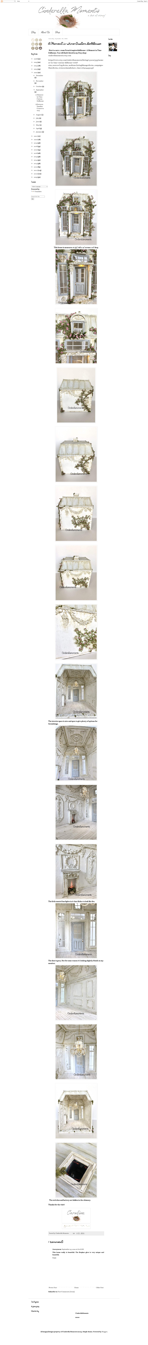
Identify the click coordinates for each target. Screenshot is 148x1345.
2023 (36, 69)
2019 (36, 143)
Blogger (104, 1332)
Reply (54, 1258)
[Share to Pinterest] (83, 1233)
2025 (36, 62)
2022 (36, 72)
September (40, 90)
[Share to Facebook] (82, 1233)
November (39, 81)
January (39, 132)
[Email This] (77, 1233)
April (38, 128)
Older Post (100, 1287)
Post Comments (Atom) (66, 1292)
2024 (36, 66)
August (38, 115)
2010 (36, 174)
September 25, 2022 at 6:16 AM (73, 1249)
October (39, 86)
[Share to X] (80, 1233)
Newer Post (53, 1287)
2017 (36, 150)
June (38, 122)
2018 (36, 146)
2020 (36, 139)
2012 (36, 167)
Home (76, 1287)
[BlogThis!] (79, 1233)
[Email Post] (73, 1233)
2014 (36, 160)
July (37, 118)
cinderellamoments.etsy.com (59, 55)
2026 (36, 59)
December (39, 75)
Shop (57, 32)
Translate (38, 191)
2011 (36, 170)
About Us (45, 32)
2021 (36, 136)
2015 (36, 157)
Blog (33, 32)
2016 (36, 153)
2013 (36, 163)
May (38, 125)
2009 (36, 177)
